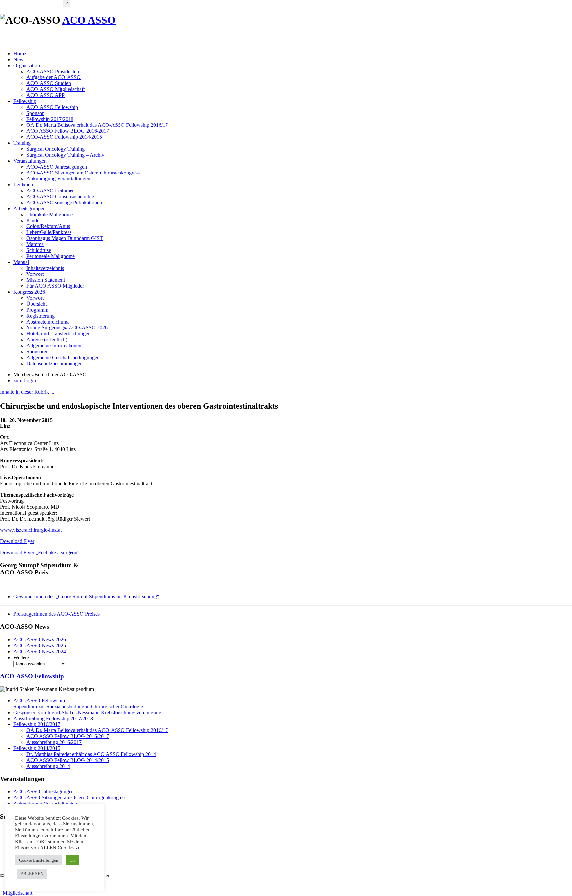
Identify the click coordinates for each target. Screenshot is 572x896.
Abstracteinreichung (47, 321)
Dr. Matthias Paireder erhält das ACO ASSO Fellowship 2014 (91, 754)
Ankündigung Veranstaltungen (58, 178)
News (19, 59)
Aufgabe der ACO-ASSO (53, 77)
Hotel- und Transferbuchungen (58, 333)
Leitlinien (23, 184)
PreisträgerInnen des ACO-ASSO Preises (56, 614)
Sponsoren (37, 351)
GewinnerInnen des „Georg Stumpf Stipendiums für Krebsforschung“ (86, 596)
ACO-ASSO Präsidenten (52, 71)
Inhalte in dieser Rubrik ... (27, 392)
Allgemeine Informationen (53, 345)
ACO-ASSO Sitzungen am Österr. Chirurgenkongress (83, 172)
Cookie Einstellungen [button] (38, 860)
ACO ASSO (89, 20)
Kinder (33, 220)
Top (556, 880)
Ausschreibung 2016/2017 (54, 742)
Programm (37, 310)
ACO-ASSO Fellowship (52, 107)
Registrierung (40, 316)
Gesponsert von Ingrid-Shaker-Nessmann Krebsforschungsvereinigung (87, 712)
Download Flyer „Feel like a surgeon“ (40, 552)
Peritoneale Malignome (50, 256)
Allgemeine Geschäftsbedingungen (63, 357)
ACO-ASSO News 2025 (39, 645)
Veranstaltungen (30, 161)
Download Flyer (17, 541)
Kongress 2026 (29, 292)
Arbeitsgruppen (29, 208)
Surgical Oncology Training (55, 149)
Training (22, 143)
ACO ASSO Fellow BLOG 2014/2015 (67, 760)
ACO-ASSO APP (45, 95)
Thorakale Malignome (49, 214)
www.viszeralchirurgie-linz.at (31, 530)
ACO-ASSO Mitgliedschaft (55, 89)
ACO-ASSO (32, 676)
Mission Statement (45, 280)
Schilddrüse (38, 250)
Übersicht (36, 304)
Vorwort (35, 274)
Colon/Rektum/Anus (48, 226)
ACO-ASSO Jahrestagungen (56, 167)
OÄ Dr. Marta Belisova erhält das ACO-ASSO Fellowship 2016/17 (97, 125)
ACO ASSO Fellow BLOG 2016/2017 (67, 131)
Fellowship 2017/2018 (49, 119)
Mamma (35, 244)
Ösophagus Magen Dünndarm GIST (64, 238)
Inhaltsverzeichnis (45, 268)
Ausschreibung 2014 (48, 766)
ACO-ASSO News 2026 (39, 639)
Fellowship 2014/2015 (36, 748)
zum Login (24, 380)
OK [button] (72, 860)
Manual (21, 262)
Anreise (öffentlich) (46, 339)
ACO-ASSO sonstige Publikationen (64, 202)
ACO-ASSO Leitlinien (50, 190)
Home (19, 53)
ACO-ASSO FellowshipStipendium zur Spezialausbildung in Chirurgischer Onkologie (78, 703)
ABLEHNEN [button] (32, 873)
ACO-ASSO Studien (48, 83)
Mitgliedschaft (16, 893)
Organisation (26, 65)
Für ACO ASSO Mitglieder (55, 286)
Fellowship (24, 101)
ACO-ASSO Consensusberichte (60, 196)
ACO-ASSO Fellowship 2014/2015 (64, 137)
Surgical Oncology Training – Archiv (65, 155)
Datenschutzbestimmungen (54, 363)
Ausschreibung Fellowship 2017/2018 (53, 718)
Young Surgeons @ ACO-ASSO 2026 (67, 327)
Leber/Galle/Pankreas (49, 232)
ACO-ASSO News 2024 (39, 651)
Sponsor (35, 113)
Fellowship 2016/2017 (36, 724)
